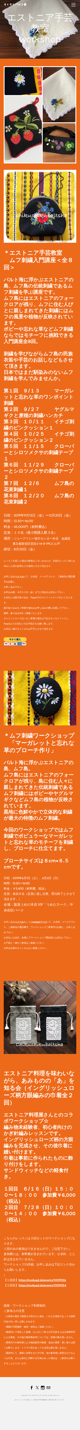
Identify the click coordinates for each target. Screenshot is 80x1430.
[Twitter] (37, 1387)
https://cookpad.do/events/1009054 (42, 1285)
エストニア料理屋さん (28, 1115)
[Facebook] (31, 1387)
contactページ (40, 921)
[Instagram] (43, 1387)
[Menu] (73, 4)
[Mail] (48, 1387)
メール (20, 576)
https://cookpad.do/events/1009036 (42, 1280)
